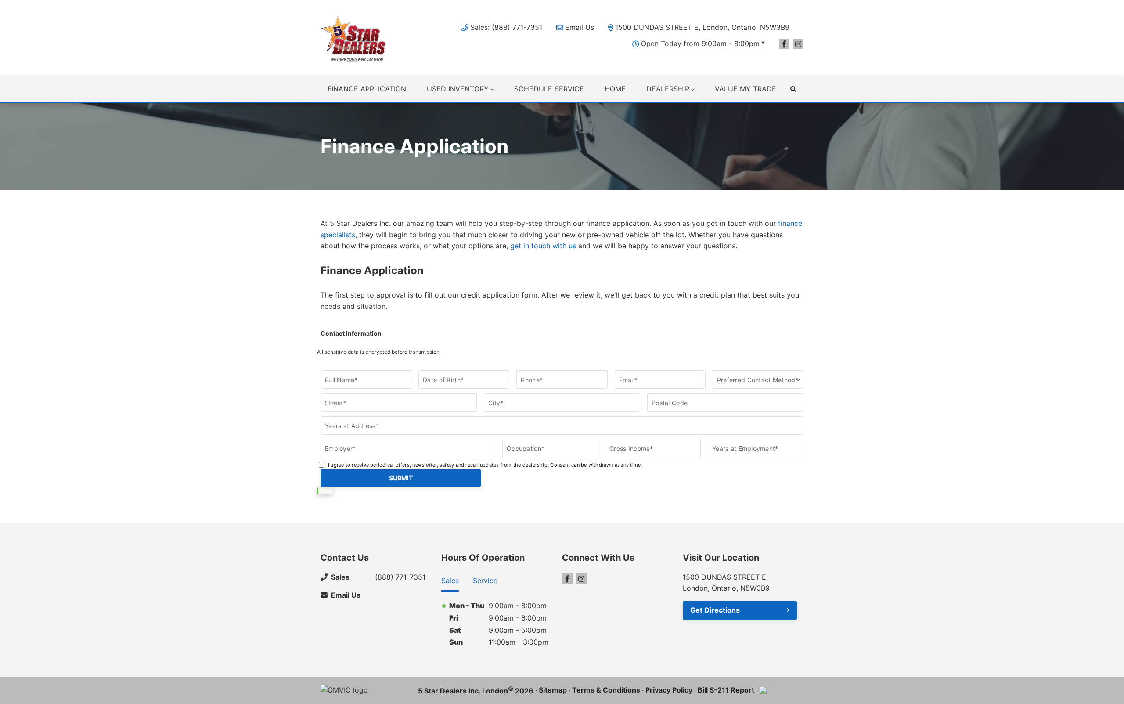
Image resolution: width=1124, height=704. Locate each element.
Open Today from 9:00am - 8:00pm (700, 43)
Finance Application (367, 88)
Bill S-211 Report (726, 690)
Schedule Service (549, 88)
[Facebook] (784, 44)
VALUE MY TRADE (745, 88)
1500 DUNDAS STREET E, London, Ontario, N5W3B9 (702, 27)
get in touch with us (543, 245)
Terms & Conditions (606, 690)
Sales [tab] (450, 580)
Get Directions (715, 610)
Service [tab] (485, 580)
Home (615, 88)
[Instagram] (798, 44)
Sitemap (553, 690)
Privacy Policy (668, 690)
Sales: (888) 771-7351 (506, 27)
